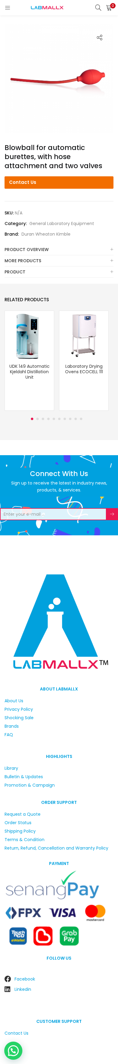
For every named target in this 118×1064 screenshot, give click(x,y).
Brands (12, 726)
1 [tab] (32, 419)
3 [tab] (43, 419)
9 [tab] (75, 419)
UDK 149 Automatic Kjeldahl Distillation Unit (29, 372)
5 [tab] (54, 419)
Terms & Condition (24, 840)
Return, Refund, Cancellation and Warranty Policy (56, 848)
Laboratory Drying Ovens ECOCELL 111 (84, 369)
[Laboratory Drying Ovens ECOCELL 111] (83, 335)
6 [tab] (59, 419)
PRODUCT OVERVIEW (27, 249)
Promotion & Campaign (30, 785)
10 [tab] (81, 419)
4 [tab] (48, 419)
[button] (108, 7)
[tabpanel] (29, 361)
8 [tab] (70, 419)
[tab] (59, 249)
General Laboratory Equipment (61, 223)
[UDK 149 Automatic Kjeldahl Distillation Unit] (29, 335)
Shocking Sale (19, 718)
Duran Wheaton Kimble (45, 234)
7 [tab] (65, 419)
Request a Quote (23, 814)
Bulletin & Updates (24, 777)
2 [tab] (37, 419)
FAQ (9, 735)
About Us (14, 701)
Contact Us (22, 182)
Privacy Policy (19, 709)
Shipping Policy (20, 831)
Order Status (18, 823)
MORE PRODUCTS (23, 261)
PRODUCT (15, 272)
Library (11, 768)
